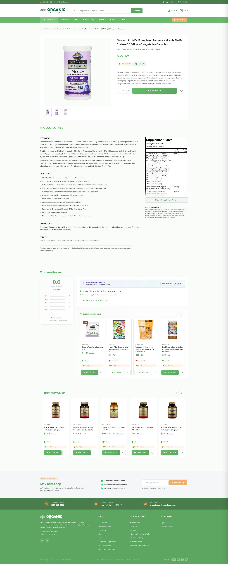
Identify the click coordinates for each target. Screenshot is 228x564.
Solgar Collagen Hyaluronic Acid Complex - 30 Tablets (83, 428)
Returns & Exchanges (137, 538)
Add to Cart (155, 91)
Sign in (83, 291)
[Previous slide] (179, 314)
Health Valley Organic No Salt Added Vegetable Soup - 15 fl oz (119, 349)
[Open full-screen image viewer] (106, 42)
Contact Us (134, 526)
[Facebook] (42, 540)
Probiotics (50, 29)
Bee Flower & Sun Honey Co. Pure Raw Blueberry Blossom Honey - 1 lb (172, 349)
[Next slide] (183, 314)
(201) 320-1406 (47, 2)
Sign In (163, 523)
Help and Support (136, 542)
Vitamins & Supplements (107, 542)
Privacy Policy (119, 560)
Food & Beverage (104, 545)
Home (42, 29)
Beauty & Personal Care (106, 549)
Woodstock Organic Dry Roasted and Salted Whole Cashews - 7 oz (144, 349)
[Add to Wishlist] (101, 372)
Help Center (169, 2)
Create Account (166, 526)
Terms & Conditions (133, 560)
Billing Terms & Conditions (103, 560)
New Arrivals (102, 530)
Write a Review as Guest (97, 301)
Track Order (184, 2)
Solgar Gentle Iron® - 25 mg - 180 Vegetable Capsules (54, 428)
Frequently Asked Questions (140, 545)
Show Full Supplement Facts (165, 200)
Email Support (64, 2)
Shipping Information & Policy (140, 534)
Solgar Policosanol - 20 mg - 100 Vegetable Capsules (171, 428)
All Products (102, 523)
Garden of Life (127, 49)
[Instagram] (47, 540)
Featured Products (105, 526)
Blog (100, 534)
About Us (133, 530)
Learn (100, 538)
